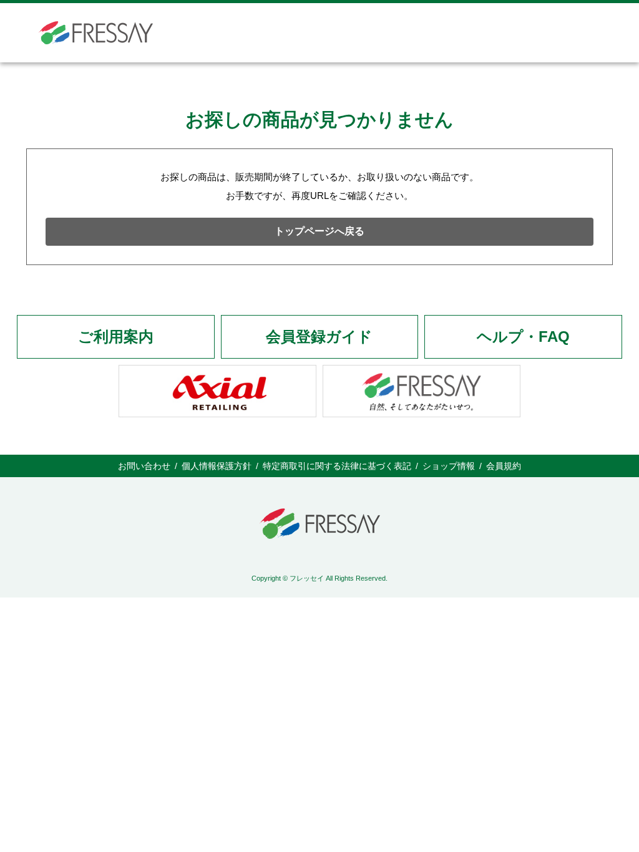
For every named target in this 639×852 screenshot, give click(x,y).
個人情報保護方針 (216, 466)
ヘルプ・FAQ (523, 336)
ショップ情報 (448, 466)
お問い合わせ (144, 466)
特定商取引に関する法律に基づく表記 (337, 466)
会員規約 (503, 466)
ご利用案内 (116, 336)
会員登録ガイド (319, 336)
